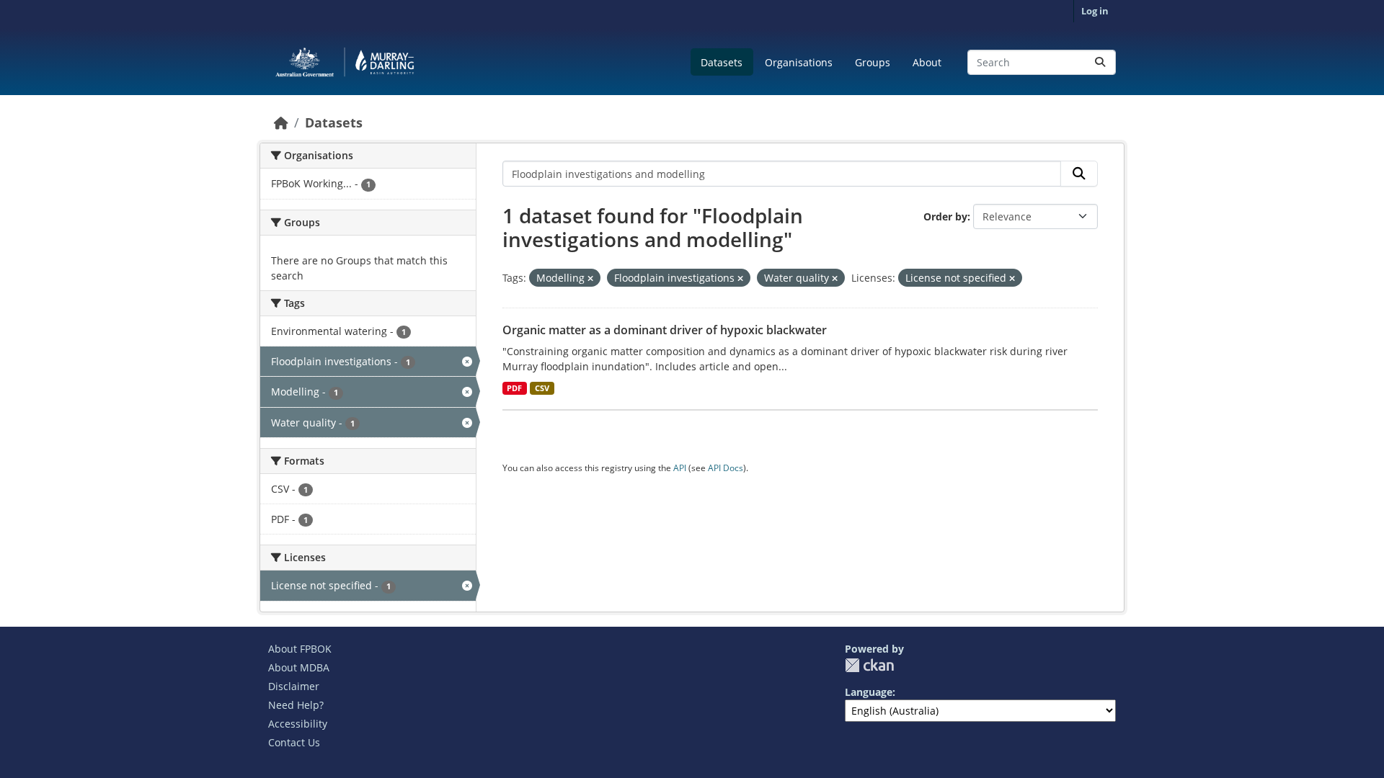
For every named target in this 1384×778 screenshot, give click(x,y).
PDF (514, 388)
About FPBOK (300, 649)
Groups (872, 62)
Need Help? (296, 705)
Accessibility (297, 723)
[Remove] (590, 278)
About (927, 62)
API (679, 468)
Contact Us (294, 742)
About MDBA (298, 667)
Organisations (799, 62)
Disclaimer (293, 686)
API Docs (725, 468)
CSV (542, 388)
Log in (1095, 10)
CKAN (869, 665)
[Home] (281, 122)
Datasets (721, 62)
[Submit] (1100, 62)
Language (868, 692)
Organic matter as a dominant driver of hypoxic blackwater (664, 330)
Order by (945, 216)
